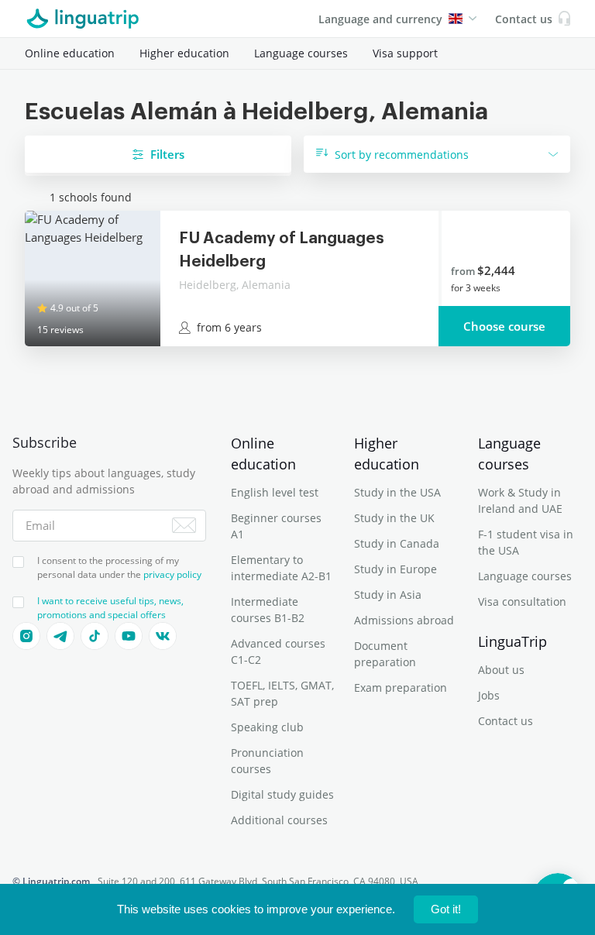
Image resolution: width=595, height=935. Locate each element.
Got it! (446, 909)
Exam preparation (400, 687)
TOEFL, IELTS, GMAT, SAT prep (282, 693)
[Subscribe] (184, 525)
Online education (70, 53)
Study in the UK (394, 517)
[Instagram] (26, 636)
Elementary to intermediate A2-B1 (281, 567)
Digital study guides (282, 794)
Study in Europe (395, 569)
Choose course (504, 326)
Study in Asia (387, 594)
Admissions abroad (404, 620)
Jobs (489, 695)
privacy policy (172, 574)
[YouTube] (129, 636)
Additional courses (279, 820)
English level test (274, 492)
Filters (167, 154)
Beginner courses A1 (276, 525)
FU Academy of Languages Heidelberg (281, 250)
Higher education (184, 53)
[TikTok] (94, 636)
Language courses (301, 53)
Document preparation (385, 653)
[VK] (163, 636)
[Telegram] (60, 636)
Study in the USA (397, 492)
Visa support (405, 53)
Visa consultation (522, 601)
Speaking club (267, 727)
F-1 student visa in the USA (525, 542)
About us (501, 669)
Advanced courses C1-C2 (278, 651)
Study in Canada (396, 543)
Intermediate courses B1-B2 (267, 609)
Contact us (505, 720)
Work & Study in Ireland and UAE (520, 500)
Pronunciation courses (267, 760)
